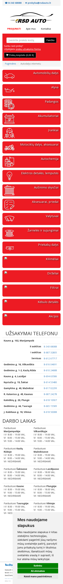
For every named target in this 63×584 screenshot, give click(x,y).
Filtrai (54, 288)
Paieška (50, 40)
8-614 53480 (50, 382)
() (21, 55)
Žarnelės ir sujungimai (43, 230)
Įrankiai (53, 130)
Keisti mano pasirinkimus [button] (38, 576)
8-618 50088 (50, 412)
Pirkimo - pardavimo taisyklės (12, 578)
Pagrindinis (10, 63)
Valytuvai (52, 216)
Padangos (51, 101)
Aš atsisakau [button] (38, 571)
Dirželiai (52, 273)
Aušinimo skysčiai (46, 187)
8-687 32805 (50, 352)
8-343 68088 (50, 346)
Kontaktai (46, 28)
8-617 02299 (50, 388)
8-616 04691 (50, 364)
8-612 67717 (50, 358)
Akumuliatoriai (48, 116)
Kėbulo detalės (48, 302)
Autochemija (49, 159)
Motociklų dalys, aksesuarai (39, 144)
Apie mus (31, 28)
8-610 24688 (50, 370)
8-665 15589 (50, 406)
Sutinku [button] (38, 565)
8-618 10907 (50, 400)
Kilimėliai (52, 259)
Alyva (54, 87)
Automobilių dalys (45, 73)
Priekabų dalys (48, 245)
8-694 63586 (50, 376)
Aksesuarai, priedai (45, 202)
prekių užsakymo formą (28, 49)
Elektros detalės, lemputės (39, 173)
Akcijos (53, 316)
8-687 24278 (50, 394)
